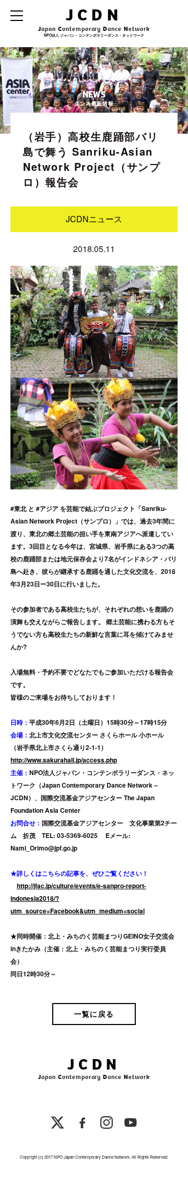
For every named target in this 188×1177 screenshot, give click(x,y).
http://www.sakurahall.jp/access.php (63, 760)
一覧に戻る (94, 1013)
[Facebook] (82, 1124)
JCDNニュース (94, 219)
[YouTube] (130, 1124)
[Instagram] (106, 1124)
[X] (57, 1124)
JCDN (94, 15)
